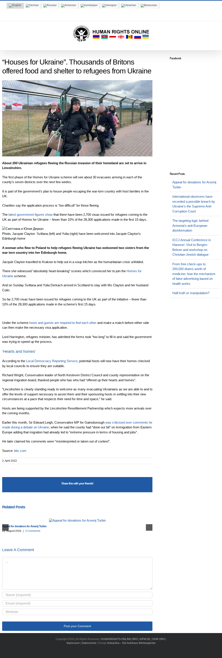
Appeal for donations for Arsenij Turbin (24, 526)
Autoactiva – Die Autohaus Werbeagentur (131, 643)
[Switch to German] (32, 6)
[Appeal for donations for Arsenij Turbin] (77, 520)
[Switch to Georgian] (109, 6)
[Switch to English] (15, 6)
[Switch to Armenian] (68, 6)
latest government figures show (30, 214)
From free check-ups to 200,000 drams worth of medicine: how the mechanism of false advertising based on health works (193, 273)
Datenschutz (89, 643)
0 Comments (32, 530)
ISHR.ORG (158, 639)
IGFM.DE (145, 639)
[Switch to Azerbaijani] (89, 6)
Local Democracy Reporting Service (51, 361)
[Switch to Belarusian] (149, 6)
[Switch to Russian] (50, 6)
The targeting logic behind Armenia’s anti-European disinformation (190, 225)
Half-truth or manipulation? (190, 293)
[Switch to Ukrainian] (128, 6)
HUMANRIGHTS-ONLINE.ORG (119, 639)
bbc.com (20, 450)
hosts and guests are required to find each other (62, 323)
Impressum (73, 643)
